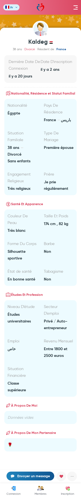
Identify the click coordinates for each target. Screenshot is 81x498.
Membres (40, 493)
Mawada (40, 7)
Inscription (67, 493)
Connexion (13, 493)
